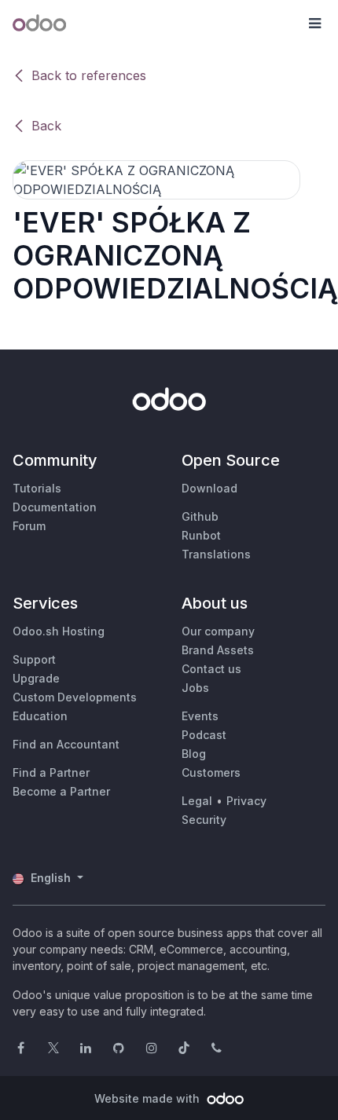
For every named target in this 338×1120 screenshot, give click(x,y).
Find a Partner (51, 772)
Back (46, 126)
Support (34, 659)
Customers (211, 772)
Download (209, 488)
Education (40, 716)
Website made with (148, 1098)
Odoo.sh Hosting (59, 631)
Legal (197, 800)
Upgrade (36, 678)
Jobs (195, 687)
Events (200, 716)
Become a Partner (61, 791)
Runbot (201, 535)
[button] (314, 23)
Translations (216, 554)
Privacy (246, 800)
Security (204, 819)
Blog (194, 753)
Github (200, 516)
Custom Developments (75, 697)
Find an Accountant (66, 744)
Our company (218, 631)
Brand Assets (218, 650)
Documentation (55, 507)
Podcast (204, 734)
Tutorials (37, 488)
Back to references (88, 75)
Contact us (211, 668)
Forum (29, 526)
